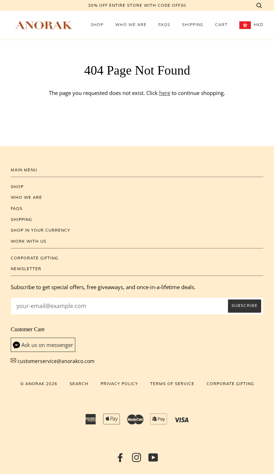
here (164, 93)
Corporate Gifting (34, 258)
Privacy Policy (119, 383)
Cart (221, 24)
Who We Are (131, 24)
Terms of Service (172, 383)
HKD (257, 24)
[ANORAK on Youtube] (153, 459)
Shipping (192, 24)
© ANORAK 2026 (38, 383)
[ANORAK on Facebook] (120, 459)
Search (79, 383)
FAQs (164, 24)
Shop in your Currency (40, 230)
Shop (97, 24)
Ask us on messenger (47, 345)
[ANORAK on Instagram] (137, 459)
